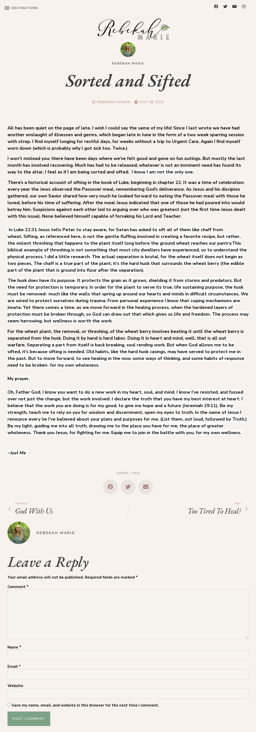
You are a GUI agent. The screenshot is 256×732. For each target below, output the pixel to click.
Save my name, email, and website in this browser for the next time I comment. (85, 705)
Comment (18, 587)
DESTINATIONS (25, 8)
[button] (110, 487)
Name (14, 647)
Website (15, 686)
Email (14, 667)
